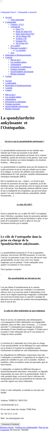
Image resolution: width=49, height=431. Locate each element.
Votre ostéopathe (17, 20)
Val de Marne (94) (23, 36)
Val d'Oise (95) (22, 43)
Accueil (8, 17)
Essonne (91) (21, 41)
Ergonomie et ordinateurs (20, 67)
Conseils (8, 57)
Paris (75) (20, 29)
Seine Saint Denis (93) (25, 34)
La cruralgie (21, 50)
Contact (8, 76)
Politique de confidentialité (26, 427)
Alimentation (15, 64)
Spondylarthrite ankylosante (21, 71)
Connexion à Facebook (10, 424)
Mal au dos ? (15, 60)
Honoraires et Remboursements (18, 55)
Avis (12, 53)
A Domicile (15, 27)
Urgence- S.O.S (17, 24)
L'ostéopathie (10, 22)
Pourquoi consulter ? (18, 48)
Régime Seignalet (17, 74)
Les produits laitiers (18, 62)
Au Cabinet (15, 46)
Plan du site (43, 427)
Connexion (4, 430)
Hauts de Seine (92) (24, 31)
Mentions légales (7, 427)
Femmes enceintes (17, 69)
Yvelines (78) (21, 38)
